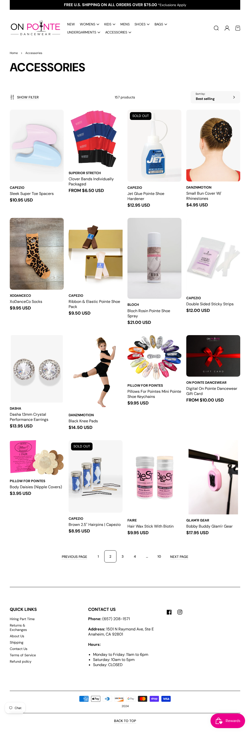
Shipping (16, 642)
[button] (89, 24)
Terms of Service (23, 655)
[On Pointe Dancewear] (33, 28)
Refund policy (20, 661)
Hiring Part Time (22, 619)
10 (159, 556)
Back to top (125, 721)
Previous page (74, 556)
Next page (179, 556)
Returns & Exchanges (18, 627)
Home (14, 53)
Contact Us (18, 649)
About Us (17, 636)
